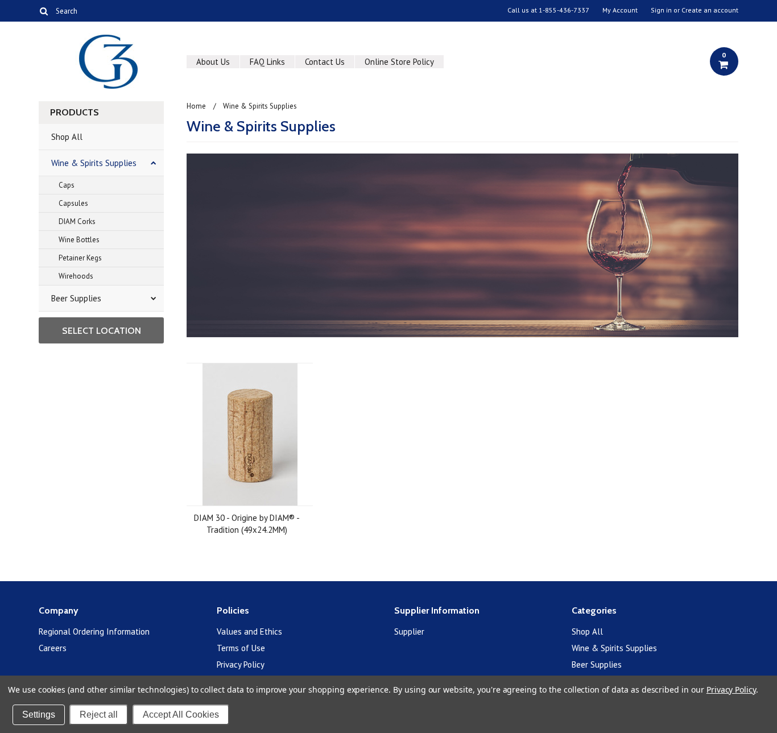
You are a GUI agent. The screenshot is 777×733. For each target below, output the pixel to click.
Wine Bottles (79, 240)
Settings (38, 714)
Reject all (99, 714)
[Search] (43, 11)
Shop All (66, 136)
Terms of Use (241, 648)
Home (196, 106)
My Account (620, 10)
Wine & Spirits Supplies (94, 163)
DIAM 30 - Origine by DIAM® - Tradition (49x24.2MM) (247, 523)
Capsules (73, 203)
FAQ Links (267, 61)
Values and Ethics (249, 631)
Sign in (661, 10)
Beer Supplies (76, 298)
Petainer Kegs (80, 258)
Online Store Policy (399, 61)
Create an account (709, 10)
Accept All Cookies (181, 714)
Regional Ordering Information (94, 631)
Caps (67, 185)
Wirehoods (76, 276)
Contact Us (325, 61)
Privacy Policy (240, 664)
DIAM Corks (77, 221)
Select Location (101, 330)
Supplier (409, 631)
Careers (53, 648)
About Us (213, 61)
